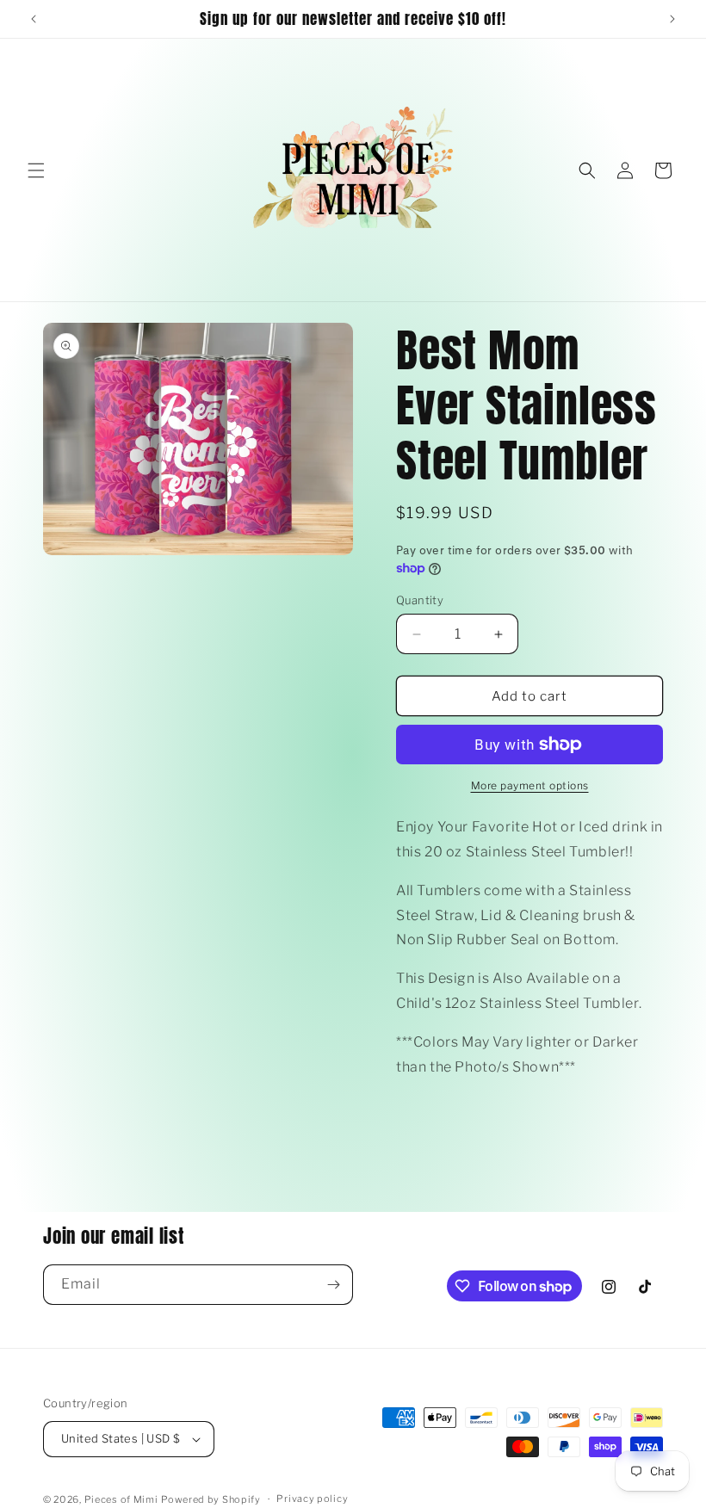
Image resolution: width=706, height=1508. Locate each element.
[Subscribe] (333, 1284)
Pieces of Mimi (121, 1499)
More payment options (530, 785)
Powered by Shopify (211, 1499)
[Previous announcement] (34, 19)
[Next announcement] (672, 19)
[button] (36, 170)
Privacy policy (312, 1499)
